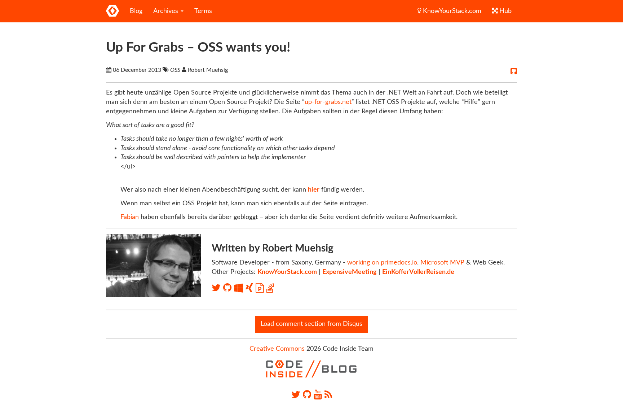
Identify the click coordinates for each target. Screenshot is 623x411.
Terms (203, 11)
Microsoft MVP (442, 262)
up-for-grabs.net (328, 102)
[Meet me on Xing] (251, 288)
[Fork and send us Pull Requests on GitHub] (307, 395)
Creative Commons (277, 349)
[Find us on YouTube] (318, 395)
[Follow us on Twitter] (295, 395)
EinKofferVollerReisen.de (418, 272)
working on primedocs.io (382, 262)
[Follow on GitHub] (228, 288)
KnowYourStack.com (451, 11)
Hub (505, 11)
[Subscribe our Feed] (328, 395)
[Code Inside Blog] (112, 11)
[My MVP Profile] (240, 288)
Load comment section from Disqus (311, 324)
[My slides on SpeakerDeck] (261, 288)
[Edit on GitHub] (514, 71)
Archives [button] (166, 11)
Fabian (129, 217)
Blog (136, 11)
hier (313, 190)
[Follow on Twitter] (217, 288)
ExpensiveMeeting (349, 272)
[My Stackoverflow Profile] (270, 288)
